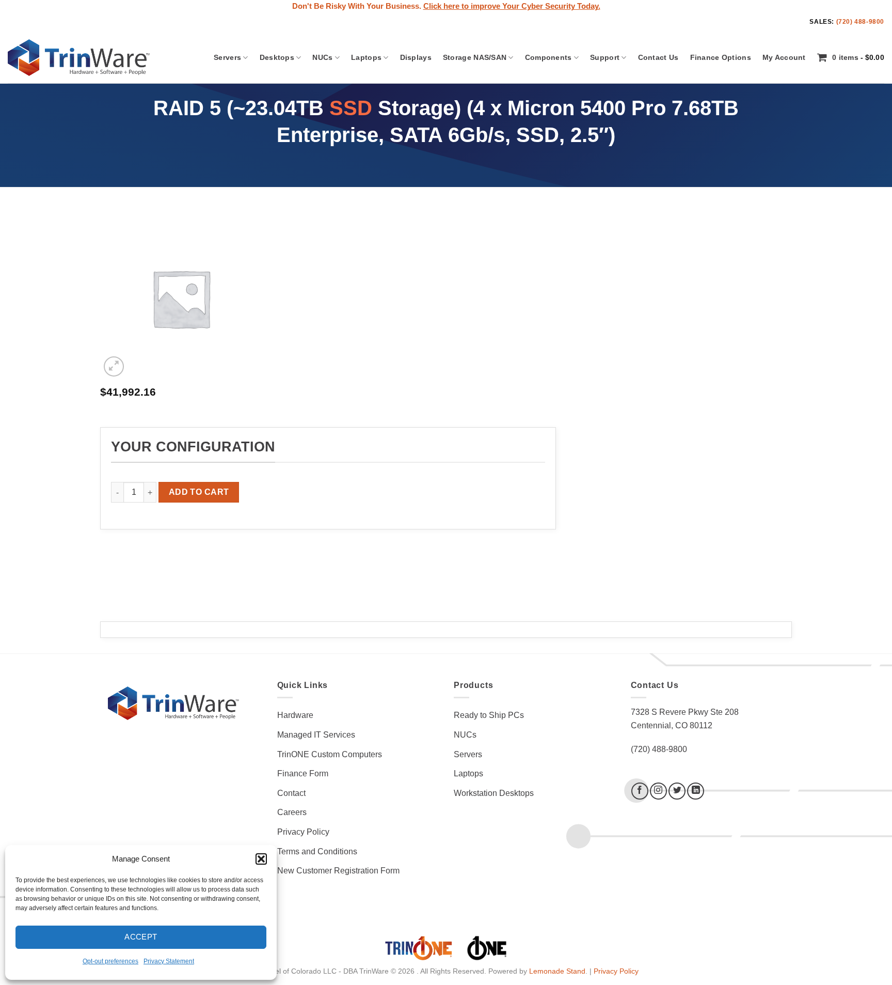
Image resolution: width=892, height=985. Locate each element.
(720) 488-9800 (860, 21)
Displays (416, 57)
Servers (227, 57)
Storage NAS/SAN (474, 57)
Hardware (295, 715)
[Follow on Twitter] (677, 791)
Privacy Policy (303, 831)
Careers (292, 812)
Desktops (277, 57)
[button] (261, 859)
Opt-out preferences (110, 961)
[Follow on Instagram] (658, 791)
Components (548, 57)
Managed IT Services (316, 734)
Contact (291, 793)
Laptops (366, 57)
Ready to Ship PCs (489, 715)
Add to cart (199, 492)
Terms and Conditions (317, 851)
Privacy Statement (169, 961)
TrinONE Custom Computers (329, 754)
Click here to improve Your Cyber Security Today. (511, 6)
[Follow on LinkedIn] (695, 791)
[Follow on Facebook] (639, 791)
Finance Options (720, 57)
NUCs (322, 57)
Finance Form (302, 773)
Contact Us (658, 57)
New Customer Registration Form (338, 870)
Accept (140, 936)
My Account (784, 57)
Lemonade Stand (557, 971)
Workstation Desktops (494, 793)
